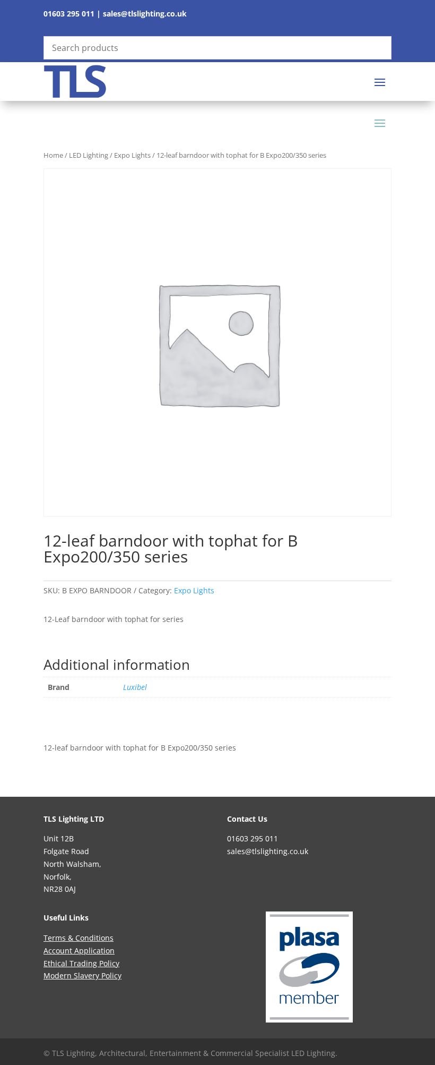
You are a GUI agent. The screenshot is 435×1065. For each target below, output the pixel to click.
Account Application (79, 950)
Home (53, 155)
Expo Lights (132, 155)
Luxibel (135, 687)
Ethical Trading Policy (81, 963)
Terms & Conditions (79, 938)
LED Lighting (88, 155)
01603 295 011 (69, 13)
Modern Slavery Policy (82, 975)
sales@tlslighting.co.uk (145, 13)
